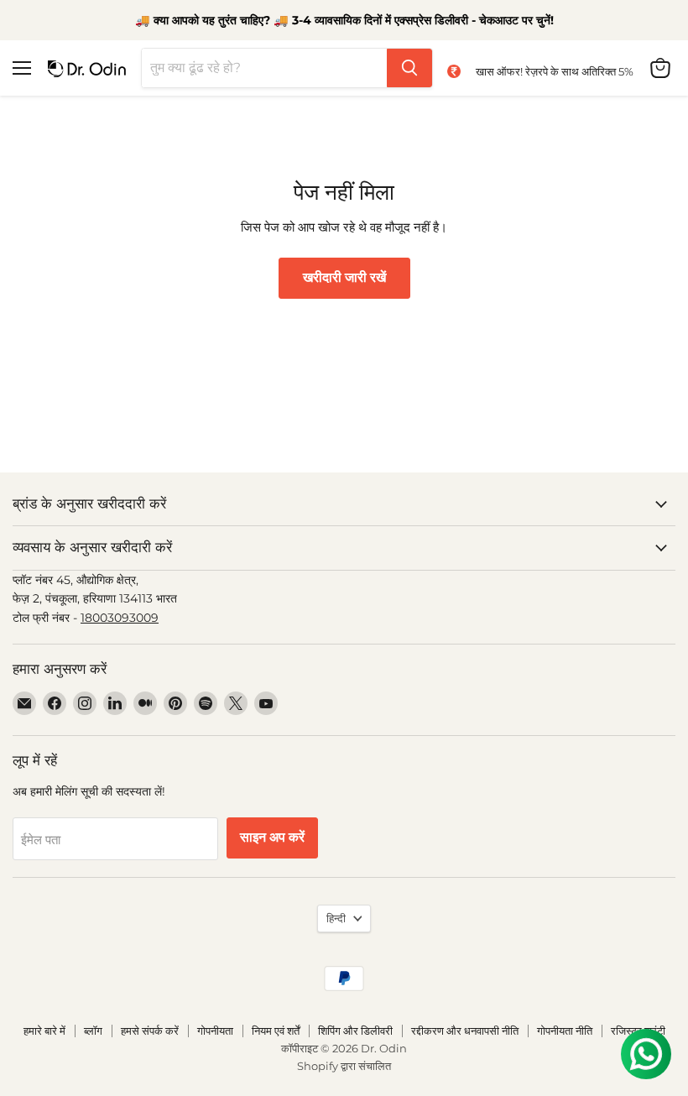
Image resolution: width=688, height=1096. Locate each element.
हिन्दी (336, 918)
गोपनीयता (215, 1030)
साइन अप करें (272, 837)
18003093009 (120, 617)
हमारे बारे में (44, 1030)
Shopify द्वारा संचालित (344, 1066)
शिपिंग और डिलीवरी (355, 1030)
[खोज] (409, 68)
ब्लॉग (93, 1030)
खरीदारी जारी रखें (344, 278)
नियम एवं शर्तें (276, 1030)
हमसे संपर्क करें (150, 1030)
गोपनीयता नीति (564, 1030)
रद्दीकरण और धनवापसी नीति (465, 1030)
